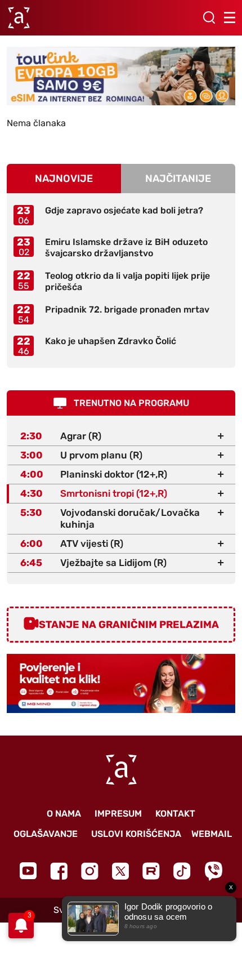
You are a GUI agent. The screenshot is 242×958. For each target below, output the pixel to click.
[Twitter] (120, 871)
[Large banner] (121, 76)
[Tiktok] (182, 871)
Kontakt (175, 813)
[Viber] (213, 871)
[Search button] (209, 17)
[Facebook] (59, 871)
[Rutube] (151, 871)
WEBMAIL (211, 833)
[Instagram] (89, 871)
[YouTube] (28, 870)
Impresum (118, 813)
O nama (64, 813)
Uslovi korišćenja (136, 833)
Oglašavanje (46, 833)
